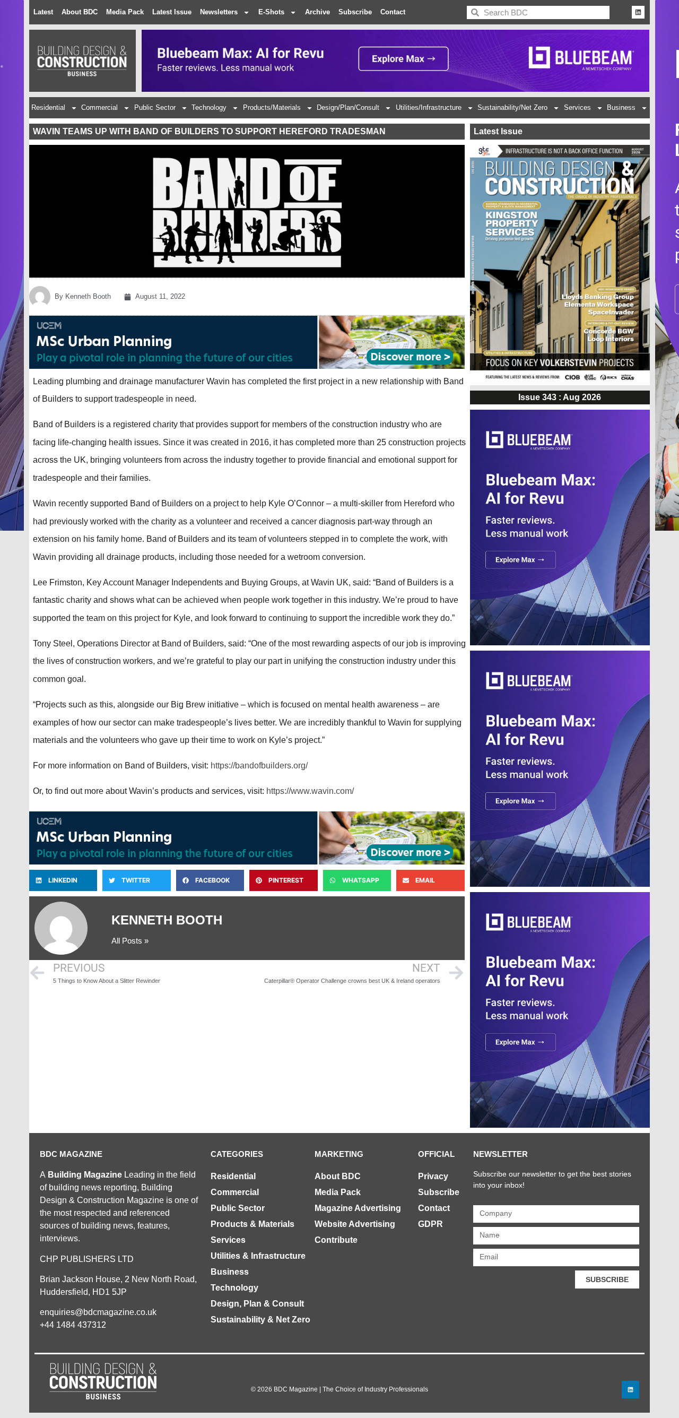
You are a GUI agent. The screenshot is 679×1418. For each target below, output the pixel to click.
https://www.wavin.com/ (310, 791)
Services (577, 107)
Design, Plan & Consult (257, 1303)
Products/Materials (272, 107)
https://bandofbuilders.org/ (259, 765)
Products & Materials (252, 1224)
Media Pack (125, 12)
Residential (48, 107)
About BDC (80, 12)
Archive (317, 12)
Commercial (99, 107)
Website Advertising (355, 1224)
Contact (392, 12)
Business (621, 107)
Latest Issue (171, 12)
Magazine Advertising (358, 1208)
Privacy (433, 1176)
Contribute (336, 1239)
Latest (43, 12)
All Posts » (130, 941)
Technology (209, 107)
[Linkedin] (638, 12)
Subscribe (355, 12)
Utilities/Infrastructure (429, 107)
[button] (63, 880)
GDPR (430, 1224)
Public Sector (155, 107)
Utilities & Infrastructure (258, 1255)
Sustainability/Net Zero (512, 107)
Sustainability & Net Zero (260, 1319)
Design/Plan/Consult (348, 107)
